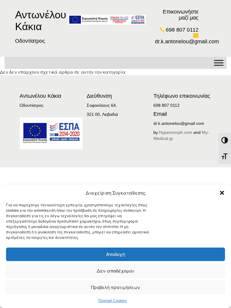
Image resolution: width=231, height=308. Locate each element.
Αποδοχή (115, 254)
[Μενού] (218, 63)
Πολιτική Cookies (112, 301)
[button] (222, 193)
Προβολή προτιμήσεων (115, 287)
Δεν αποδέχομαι (115, 270)
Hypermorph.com (175, 132)
